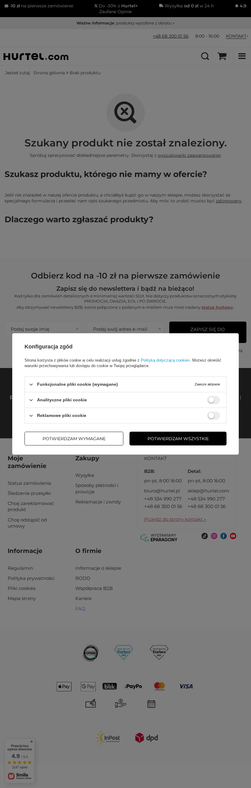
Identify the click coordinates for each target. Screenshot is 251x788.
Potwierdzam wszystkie (178, 438)
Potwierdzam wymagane (74, 438)
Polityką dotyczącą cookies (165, 360)
